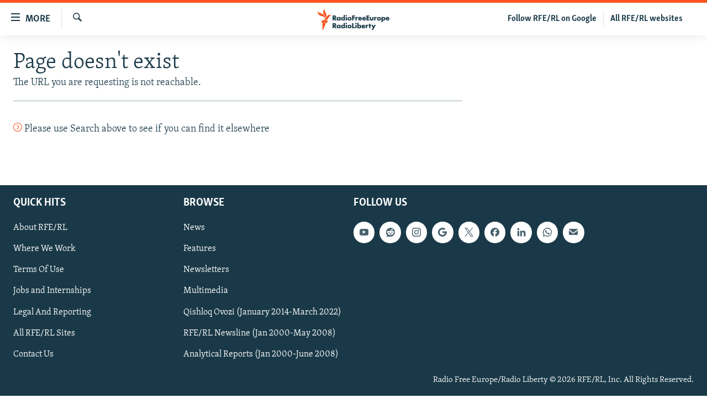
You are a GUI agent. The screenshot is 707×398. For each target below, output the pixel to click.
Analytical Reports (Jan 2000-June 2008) (261, 353)
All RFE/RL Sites (44, 332)
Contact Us (33, 353)
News (194, 227)
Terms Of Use (38, 269)
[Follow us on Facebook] (494, 232)
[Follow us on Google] (442, 232)
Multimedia (205, 290)
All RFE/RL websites (646, 18)
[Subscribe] (573, 232)
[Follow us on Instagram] (416, 232)
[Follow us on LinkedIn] (520, 232)
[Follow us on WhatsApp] (547, 232)
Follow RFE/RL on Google (552, 18)
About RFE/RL (40, 227)
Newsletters (206, 269)
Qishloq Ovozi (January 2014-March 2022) (262, 311)
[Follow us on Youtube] (364, 232)
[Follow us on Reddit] (389, 232)
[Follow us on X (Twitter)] (468, 232)
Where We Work (44, 248)
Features (199, 248)
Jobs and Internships (52, 290)
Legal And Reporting (52, 311)
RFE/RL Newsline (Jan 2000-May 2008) (259, 332)
